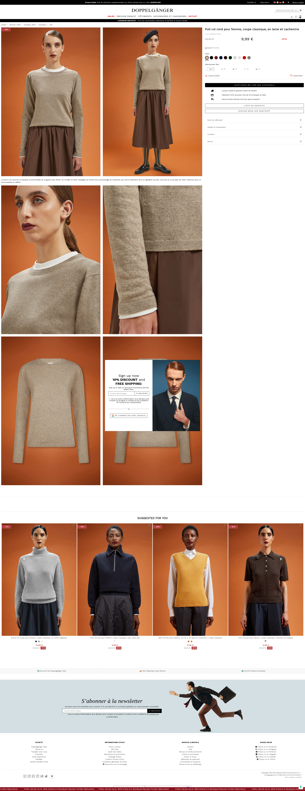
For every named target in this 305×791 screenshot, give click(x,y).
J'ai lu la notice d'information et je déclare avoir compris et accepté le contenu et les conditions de (129, 400)
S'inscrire (142, 393)
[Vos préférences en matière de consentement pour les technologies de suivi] (301, 787)
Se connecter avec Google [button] (130, 415)
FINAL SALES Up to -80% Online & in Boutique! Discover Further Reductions (72, 789)
